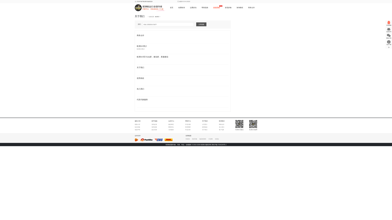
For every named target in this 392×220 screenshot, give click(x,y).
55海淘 (188, 139)
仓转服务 (171, 129)
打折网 (211, 139)
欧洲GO (157, 16)
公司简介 (204, 124)
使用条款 (140, 78)
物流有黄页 (202, 139)
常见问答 (188, 129)
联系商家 (188, 127)
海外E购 (194, 139)
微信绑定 (171, 124)
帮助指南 (205, 7)
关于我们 (140, 68)
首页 (171, 7)
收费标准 (181, 7)
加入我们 (140, 89)
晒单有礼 (171, 127)
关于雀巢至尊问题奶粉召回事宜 (145, 1)
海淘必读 (154, 124)
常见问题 (188, 124)
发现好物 (228, 7)
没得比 (217, 139)
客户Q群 (221, 129)
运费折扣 (193, 7)
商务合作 (251, 7)
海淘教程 (240, 7)
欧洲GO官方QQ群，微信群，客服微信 (152, 57)
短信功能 (137, 127)
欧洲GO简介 (142, 46)
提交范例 (154, 129)
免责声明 (137, 129)
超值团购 (216, 7)
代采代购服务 (142, 100)
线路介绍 (137, 124)
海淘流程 (154, 127)
